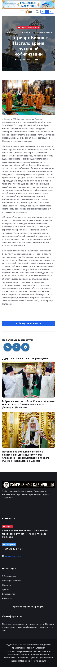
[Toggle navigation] (22, 11)
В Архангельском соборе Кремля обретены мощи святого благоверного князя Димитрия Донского (28, 404)
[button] (37, 12)
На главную (12, 33)
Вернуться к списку (29, 323)
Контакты (7, 598)
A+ (51, 11)
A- (43, 11)
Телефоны (10, 545)
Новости (26, 33)
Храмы (5, 589)
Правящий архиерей (12, 580)
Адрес (8, 526)
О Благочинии (9, 576)
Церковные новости (30, 27)
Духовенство (8, 594)
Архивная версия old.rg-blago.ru (28, 606)
